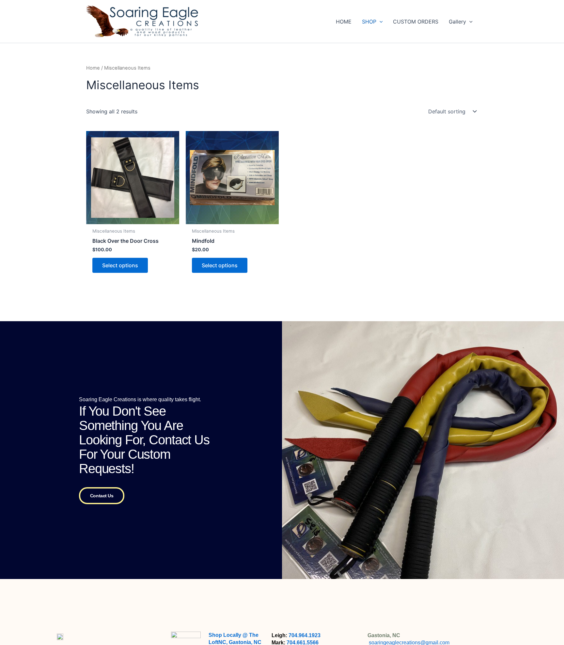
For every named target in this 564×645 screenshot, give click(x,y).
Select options (120, 265)
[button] (379, 21)
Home (93, 68)
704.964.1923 (305, 635)
